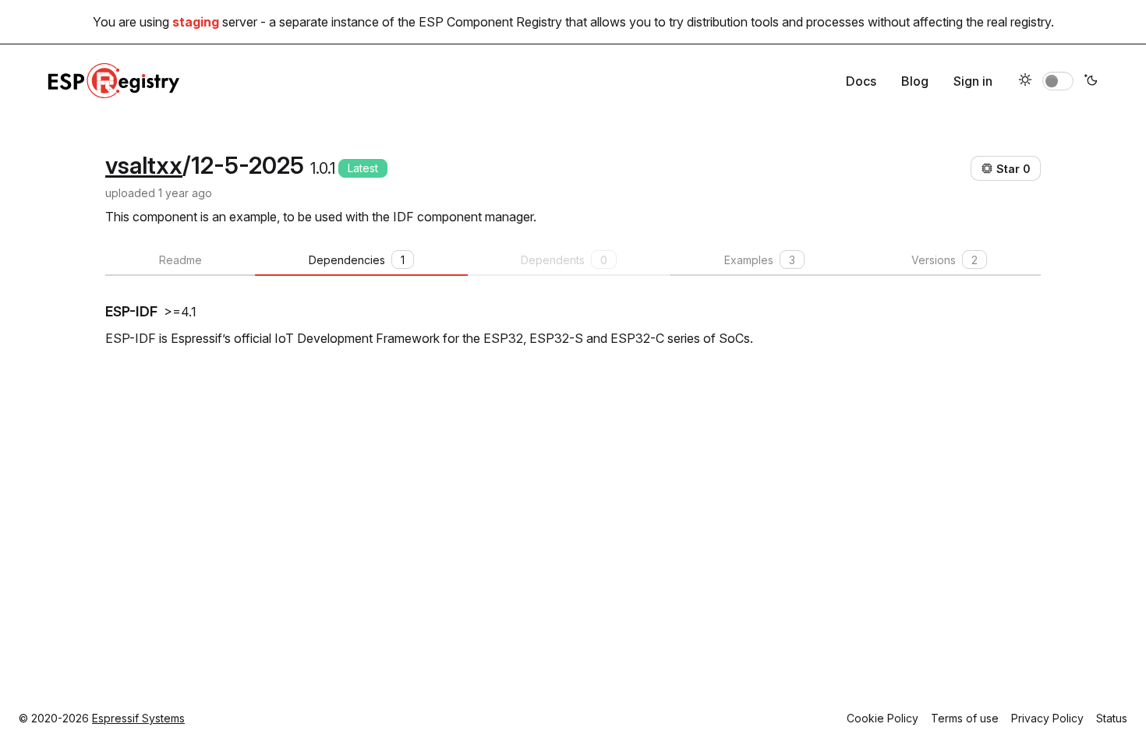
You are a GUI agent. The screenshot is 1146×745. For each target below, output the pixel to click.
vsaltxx (143, 165)
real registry (1019, 22)
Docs (861, 81)
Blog (914, 81)
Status (1111, 718)
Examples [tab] (759, 260)
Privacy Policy (1047, 718)
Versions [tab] (944, 260)
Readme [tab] (180, 260)
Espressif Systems (138, 718)
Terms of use (965, 718)
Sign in (972, 81)
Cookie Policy (882, 718)
